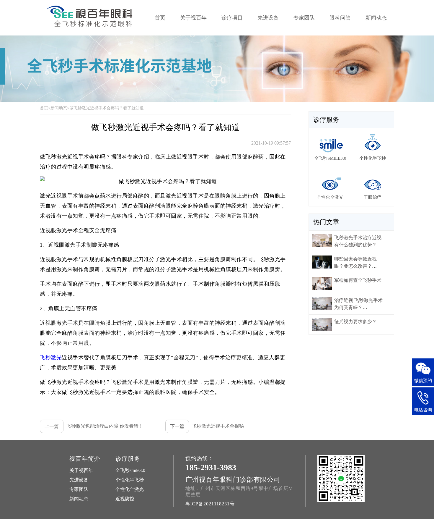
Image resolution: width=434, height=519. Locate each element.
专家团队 (304, 18)
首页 (160, 18)
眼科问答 (340, 18)
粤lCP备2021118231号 (210, 503)
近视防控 (124, 498)
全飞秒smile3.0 (130, 470)
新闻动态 (376, 18)
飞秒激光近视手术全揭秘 (207, 426)
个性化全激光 (129, 489)
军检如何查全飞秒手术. (358, 280)
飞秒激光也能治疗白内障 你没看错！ (94, 426)
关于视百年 (193, 18)
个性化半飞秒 (129, 479)
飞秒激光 (51, 357)
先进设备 (268, 18)
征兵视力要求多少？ (355, 321)
